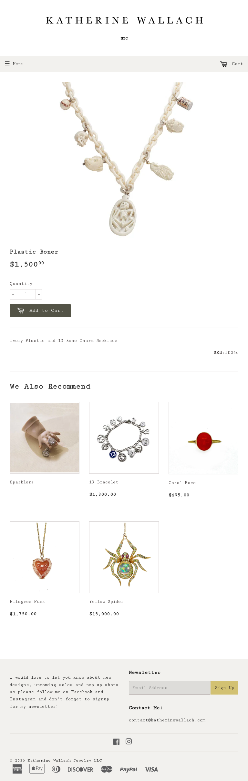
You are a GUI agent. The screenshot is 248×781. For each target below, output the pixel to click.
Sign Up (224, 687)
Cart (236, 63)
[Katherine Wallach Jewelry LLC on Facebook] (116, 742)
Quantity (21, 283)
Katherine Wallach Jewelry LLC (65, 760)
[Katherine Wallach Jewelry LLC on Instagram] (129, 742)
